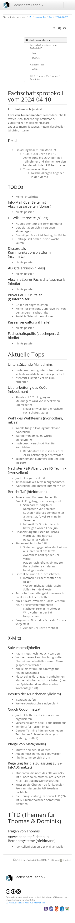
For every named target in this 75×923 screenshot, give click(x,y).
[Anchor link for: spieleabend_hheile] (41, 647)
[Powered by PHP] (51, 908)
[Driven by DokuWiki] (67, 908)
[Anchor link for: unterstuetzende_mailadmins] (54, 364)
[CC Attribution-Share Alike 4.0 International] (13, 891)
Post (34, 52)
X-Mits (35, 69)
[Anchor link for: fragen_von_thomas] (41, 831)
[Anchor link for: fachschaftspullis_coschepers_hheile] (20, 337)
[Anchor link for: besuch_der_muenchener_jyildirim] (62, 693)
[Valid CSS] (62, 908)
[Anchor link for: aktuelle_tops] (47, 354)
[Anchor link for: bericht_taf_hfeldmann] (48, 491)
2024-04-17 (61, 17)
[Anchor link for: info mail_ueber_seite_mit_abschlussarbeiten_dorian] (53, 206)
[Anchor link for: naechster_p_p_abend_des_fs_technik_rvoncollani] (29, 472)
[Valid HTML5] (56, 908)
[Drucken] (64, 28)
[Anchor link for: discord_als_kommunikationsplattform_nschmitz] (26, 256)
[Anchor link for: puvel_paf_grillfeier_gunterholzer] (32, 299)
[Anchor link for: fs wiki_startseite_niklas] (50, 217)
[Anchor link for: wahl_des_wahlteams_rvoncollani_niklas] (20, 422)
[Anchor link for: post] (19, 140)
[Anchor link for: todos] (25, 186)
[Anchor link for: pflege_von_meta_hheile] (47, 744)
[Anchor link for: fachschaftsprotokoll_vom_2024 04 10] (54, 99)
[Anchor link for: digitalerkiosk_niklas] (46, 268)
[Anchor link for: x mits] (23, 637)
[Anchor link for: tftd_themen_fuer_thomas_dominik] (64, 821)
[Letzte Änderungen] (54, 28)
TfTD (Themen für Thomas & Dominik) (45, 77)
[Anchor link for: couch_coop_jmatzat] (43, 709)
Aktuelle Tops (37, 64)
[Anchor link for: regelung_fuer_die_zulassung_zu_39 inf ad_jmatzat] (33, 767)
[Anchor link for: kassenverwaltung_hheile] (52, 322)
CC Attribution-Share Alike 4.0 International (26, 902)
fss (50, 17)
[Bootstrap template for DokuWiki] (46, 908)
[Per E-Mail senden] (59, 28)
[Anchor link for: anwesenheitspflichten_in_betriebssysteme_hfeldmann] (57, 840)
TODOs (36, 57)
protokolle (40, 17)
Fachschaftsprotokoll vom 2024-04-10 (43, 46)
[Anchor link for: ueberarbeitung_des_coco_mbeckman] (29, 391)
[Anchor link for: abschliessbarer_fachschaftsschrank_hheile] (21, 283)
